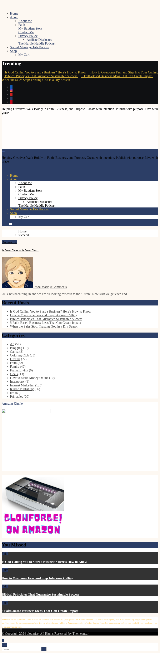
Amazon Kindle (12, 403)
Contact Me (26, 32)
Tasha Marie (41, 287)
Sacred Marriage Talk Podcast (29, 47)
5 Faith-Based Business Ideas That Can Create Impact (45, 322)
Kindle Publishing (22, 389)
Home (14, 13)
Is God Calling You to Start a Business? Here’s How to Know (50, 311)
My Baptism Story (30, 28)
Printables (16, 396)
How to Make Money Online (29, 378)
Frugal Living (19, 370)
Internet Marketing (22, 385)
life (15, 242)
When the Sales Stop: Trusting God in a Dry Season (44, 326)
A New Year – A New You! (20, 250)
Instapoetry (17, 381)
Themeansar (80, 633)
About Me (25, 21)
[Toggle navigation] (3, 151)
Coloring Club (19, 355)
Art (12, 344)
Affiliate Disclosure (39, 39)
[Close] (4, 645)
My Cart (23, 54)
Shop (13, 51)
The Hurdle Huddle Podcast (36, 43)
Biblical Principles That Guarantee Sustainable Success (46, 319)
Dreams (7, 242)
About (14, 17)
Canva (14, 351)
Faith (21, 24)
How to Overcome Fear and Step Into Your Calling (43, 315)
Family (14, 366)
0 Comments (58, 287)
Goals (14, 374)
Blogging (16, 348)
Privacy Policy (28, 36)
